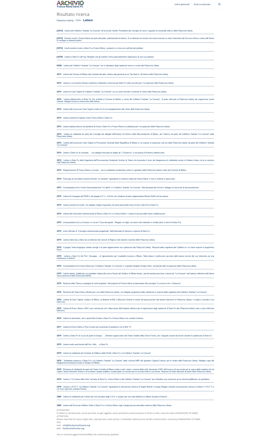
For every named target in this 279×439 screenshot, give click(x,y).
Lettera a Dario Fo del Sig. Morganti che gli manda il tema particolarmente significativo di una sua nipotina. (109, 57)
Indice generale (182, 4)
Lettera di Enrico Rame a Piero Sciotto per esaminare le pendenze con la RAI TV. (97, 327)
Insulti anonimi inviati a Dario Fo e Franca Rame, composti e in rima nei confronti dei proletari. (104, 48)
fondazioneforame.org (73, 428)
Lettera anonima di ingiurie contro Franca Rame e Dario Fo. (88, 118)
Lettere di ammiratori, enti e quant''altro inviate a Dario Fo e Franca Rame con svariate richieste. (103, 318)
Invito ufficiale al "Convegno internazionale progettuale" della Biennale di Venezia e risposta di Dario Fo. (106, 231)
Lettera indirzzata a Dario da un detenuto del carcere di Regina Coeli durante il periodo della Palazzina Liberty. (109, 240)
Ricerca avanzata (202, 4)
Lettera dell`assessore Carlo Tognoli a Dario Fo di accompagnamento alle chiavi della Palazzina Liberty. (106, 109)
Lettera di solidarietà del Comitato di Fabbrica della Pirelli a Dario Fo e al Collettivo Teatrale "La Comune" (107, 353)
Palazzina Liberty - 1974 (69, 20)
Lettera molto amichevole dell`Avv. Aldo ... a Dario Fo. (86, 344)
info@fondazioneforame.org (76, 425)
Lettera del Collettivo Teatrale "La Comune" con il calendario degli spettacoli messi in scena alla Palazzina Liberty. (112, 65)
